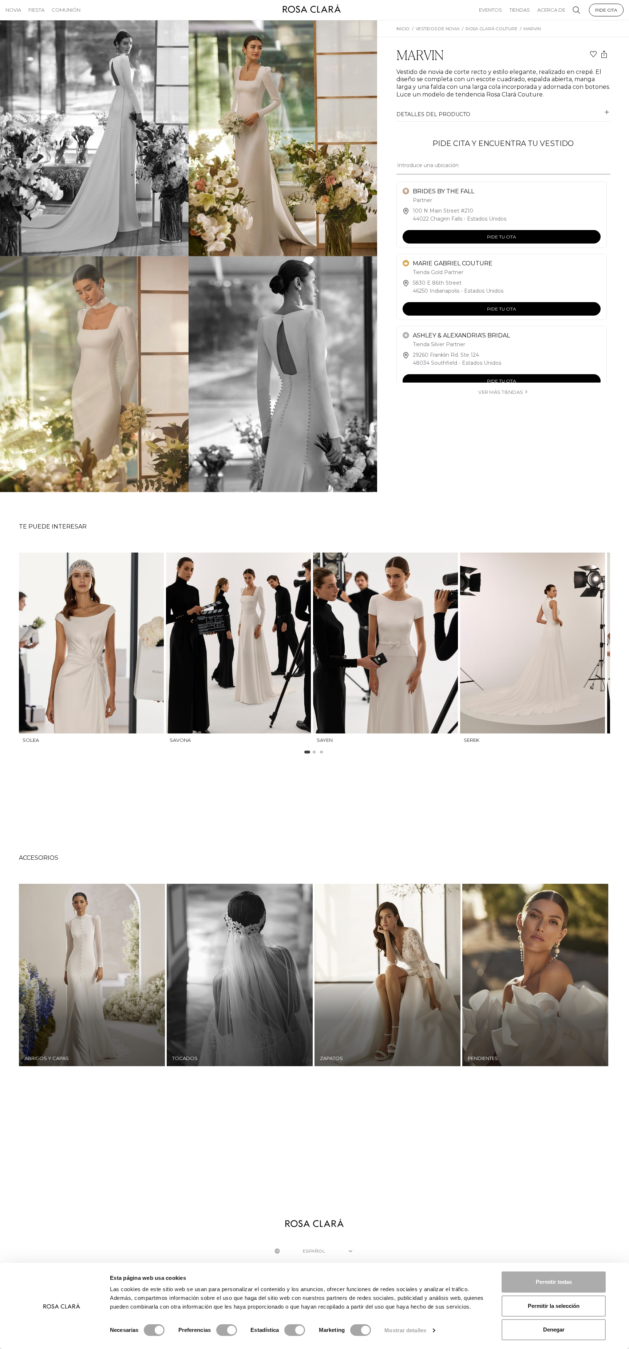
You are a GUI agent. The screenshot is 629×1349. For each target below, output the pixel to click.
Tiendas (519, 10)
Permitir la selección (553, 1306)
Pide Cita (606, 10)
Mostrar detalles (405, 1330)
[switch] (226, 1330)
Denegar (554, 1329)
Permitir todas (554, 1282)
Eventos (490, 10)
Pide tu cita (501, 237)
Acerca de (551, 10)
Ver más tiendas (500, 392)
